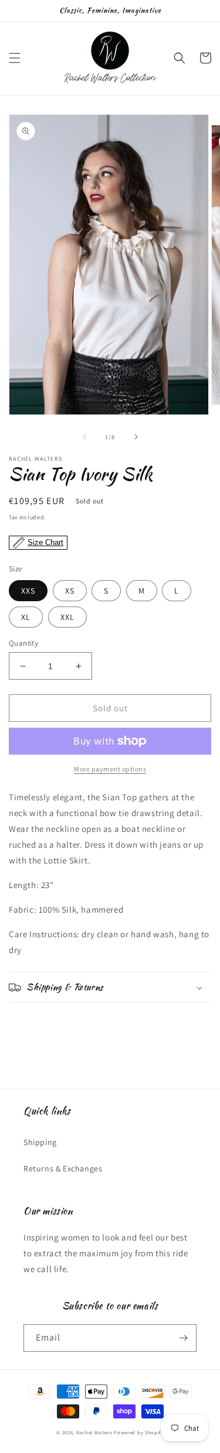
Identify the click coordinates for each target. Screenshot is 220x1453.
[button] (15, 58)
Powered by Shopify (139, 1432)
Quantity (23, 643)
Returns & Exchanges (62, 1168)
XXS (28, 590)
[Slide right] (136, 437)
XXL (67, 617)
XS (70, 590)
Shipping (40, 1142)
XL (26, 617)
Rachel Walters (94, 1432)
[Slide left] (84, 437)
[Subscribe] (183, 1338)
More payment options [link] (110, 769)
